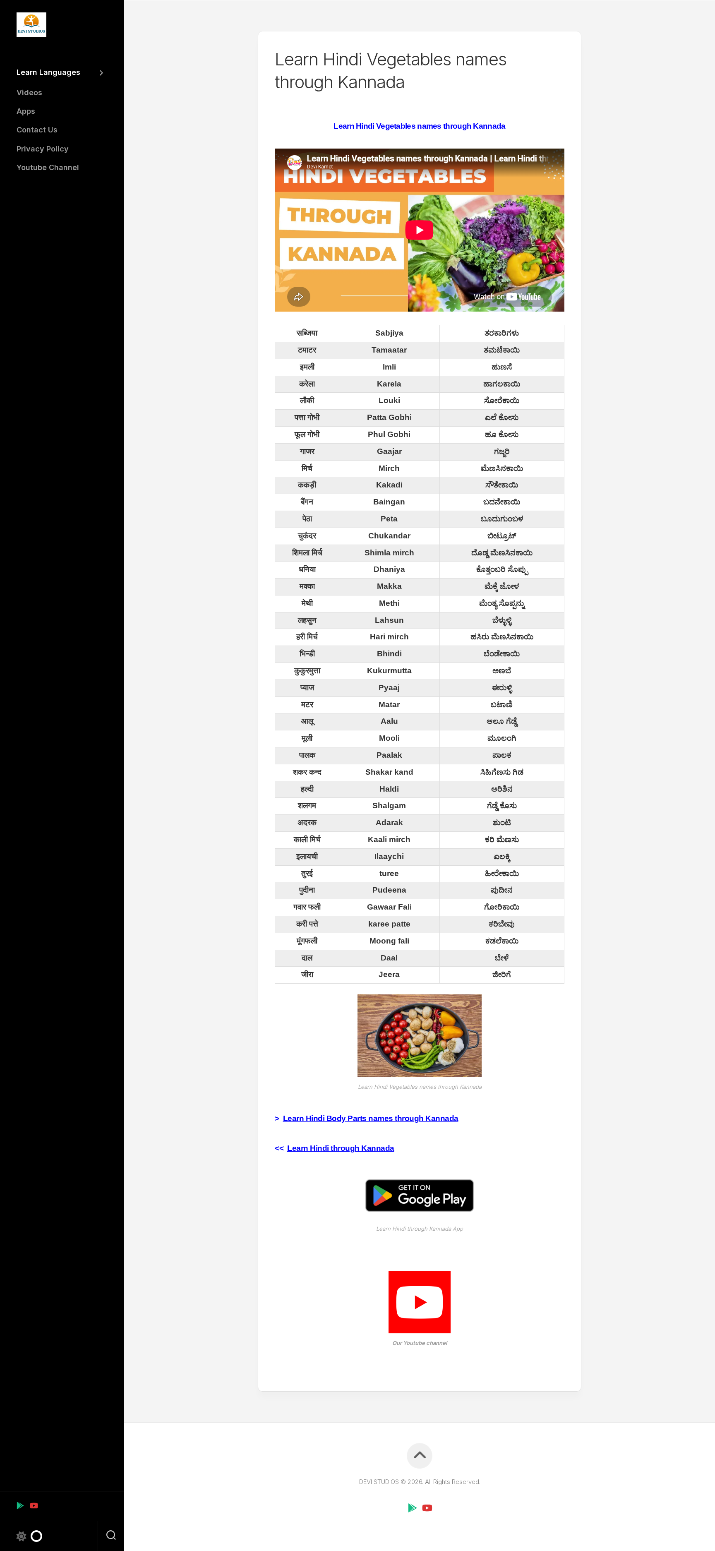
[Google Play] (20, 1505)
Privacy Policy (43, 148)
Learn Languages (48, 72)
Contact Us (37, 129)
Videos (29, 92)
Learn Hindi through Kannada (340, 1148)
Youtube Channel (48, 167)
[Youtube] (33, 1505)
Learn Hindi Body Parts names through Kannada (370, 1118)
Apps (26, 111)
